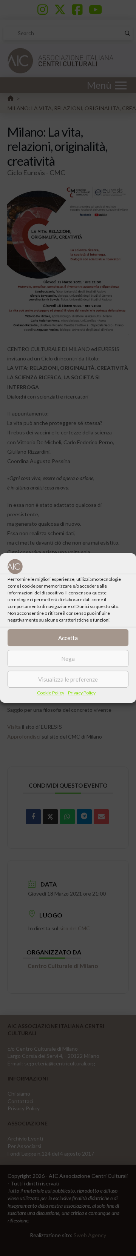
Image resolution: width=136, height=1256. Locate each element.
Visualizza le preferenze (68, 679)
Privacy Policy (82, 693)
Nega (68, 658)
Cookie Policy (50, 693)
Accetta (68, 637)
